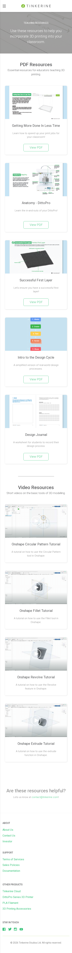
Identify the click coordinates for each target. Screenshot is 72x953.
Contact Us (9, 835)
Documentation (11, 870)
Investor (7, 841)
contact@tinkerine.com (45, 797)
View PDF (36, 147)
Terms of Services (13, 859)
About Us (8, 829)
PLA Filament (10, 902)
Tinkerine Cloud (12, 891)
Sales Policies (11, 865)
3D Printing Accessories (17, 908)
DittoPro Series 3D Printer (18, 897)
